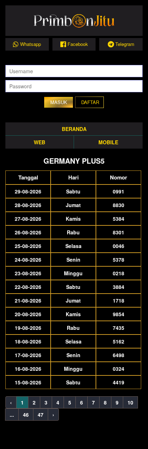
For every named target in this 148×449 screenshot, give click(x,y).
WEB (39, 142)
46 (26, 414)
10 (130, 402)
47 (40, 414)
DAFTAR (90, 102)
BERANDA (74, 128)
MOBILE (108, 142)
